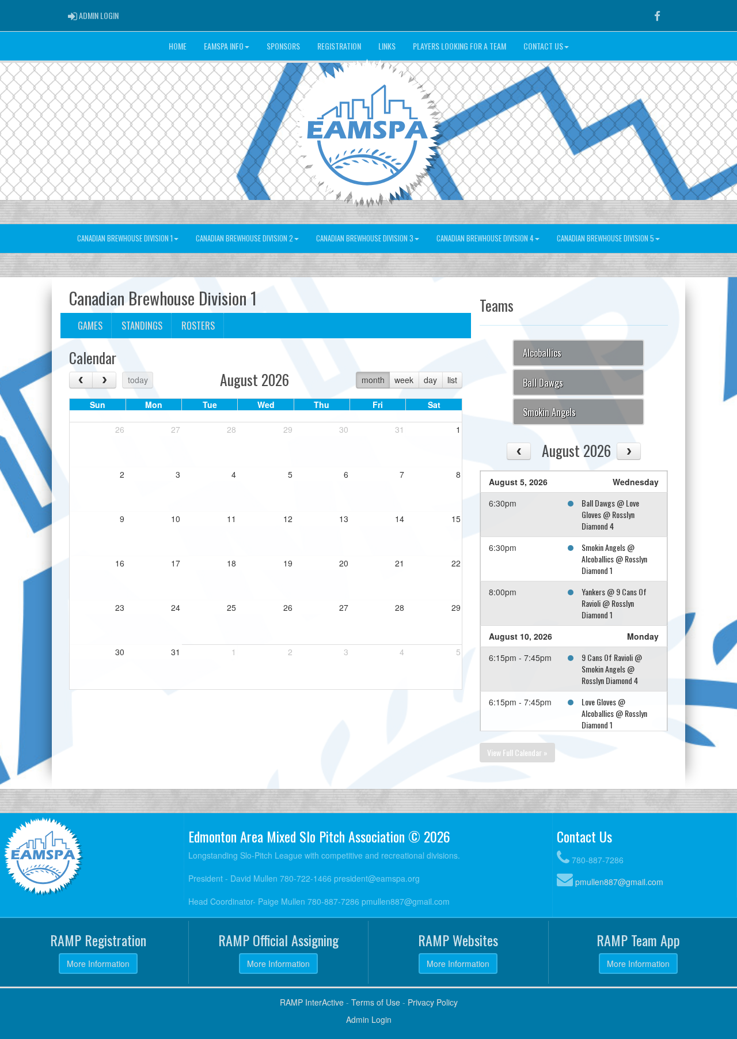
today (138, 380)
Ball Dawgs (543, 382)
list (452, 380)
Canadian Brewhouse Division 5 (605, 238)
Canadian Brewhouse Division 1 (125, 238)
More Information (98, 963)
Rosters (198, 325)
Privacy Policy (433, 1002)
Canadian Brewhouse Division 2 (244, 238)
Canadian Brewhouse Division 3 (364, 238)
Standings (141, 325)
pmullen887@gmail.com (619, 881)
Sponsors (283, 46)
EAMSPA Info (224, 46)
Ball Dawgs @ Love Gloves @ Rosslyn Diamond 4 (610, 514)
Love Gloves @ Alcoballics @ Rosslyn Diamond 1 (614, 713)
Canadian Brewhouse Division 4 (485, 238)
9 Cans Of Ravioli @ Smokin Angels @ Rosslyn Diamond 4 (612, 668)
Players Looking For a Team (459, 46)
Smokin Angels (549, 412)
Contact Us (543, 46)
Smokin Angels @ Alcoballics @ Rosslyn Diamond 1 (614, 558)
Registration (339, 46)
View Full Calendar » (517, 752)
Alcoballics (542, 352)
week (403, 380)
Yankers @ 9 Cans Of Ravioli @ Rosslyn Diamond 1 (614, 603)
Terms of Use (375, 1002)
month (373, 380)
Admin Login (369, 1019)
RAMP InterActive (312, 1002)
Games (90, 325)
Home (178, 46)
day (430, 380)
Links (387, 46)
